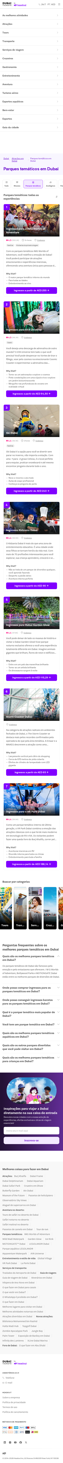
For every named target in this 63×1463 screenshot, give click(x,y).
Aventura (7, 84)
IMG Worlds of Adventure (37, 1234)
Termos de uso (9, 1407)
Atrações (7, 24)
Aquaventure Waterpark (14, 1253)
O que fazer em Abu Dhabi (32, 1345)
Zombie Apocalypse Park (15, 1330)
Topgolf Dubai (29, 1326)
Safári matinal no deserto (15, 1224)
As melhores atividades (15, 15)
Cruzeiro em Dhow (33, 1185)
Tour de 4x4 (42, 1229)
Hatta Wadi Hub (10, 1326)
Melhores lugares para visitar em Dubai (22, 1306)
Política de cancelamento (15, 1411)
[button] (57, 196)
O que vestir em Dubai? (14, 1292)
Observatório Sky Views (14, 1200)
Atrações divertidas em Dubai (17, 1316)
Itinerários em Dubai (41, 1277)
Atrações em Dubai (18, 159)
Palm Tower (8, 1335)
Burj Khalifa (20, 1176)
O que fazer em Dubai (13, 1301)
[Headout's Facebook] (20, 1442)
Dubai (6, 158)
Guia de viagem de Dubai (15, 1277)
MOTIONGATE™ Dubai (13, 1243)
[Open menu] (59, 4)
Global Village (45, 1258)
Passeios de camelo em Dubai (17, 1229)
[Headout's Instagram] (10, 1442)
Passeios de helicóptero (40, 1195)
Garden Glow (34, 1238)
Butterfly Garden (11, 1190)
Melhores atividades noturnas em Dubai (22, 1311)
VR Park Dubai (9, 1263)
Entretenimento (11, 75)
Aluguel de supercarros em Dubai (19, 1205)
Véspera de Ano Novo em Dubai (18, 1282)
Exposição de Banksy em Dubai (34, 1335)
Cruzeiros (7, 58)
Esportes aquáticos (12, 101)
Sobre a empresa (11, 1397)
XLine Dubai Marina (38, 1340)
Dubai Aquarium (35, 1180)
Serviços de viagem (13, 49)
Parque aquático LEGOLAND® (17, 1248)
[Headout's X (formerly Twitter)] (26, 1442)
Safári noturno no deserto (15, 1219)
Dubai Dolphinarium (12, 1180)
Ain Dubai (28, 1190)
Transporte (8, 41)
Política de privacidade (14, 1402)
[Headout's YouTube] (15, 1442)
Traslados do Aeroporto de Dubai (19, 1272)
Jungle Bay (37, 1330)
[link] (20, 908)
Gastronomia (9, 67)
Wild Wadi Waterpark (13, 1238)
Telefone (10, 1377)
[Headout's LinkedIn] (5, 1442)
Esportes (7, 118)
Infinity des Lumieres (13, 1340)
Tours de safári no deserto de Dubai (20, 1214)
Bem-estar (8, 110)
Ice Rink (49, 1238)
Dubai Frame (36, 1176)
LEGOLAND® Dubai (39, 1243)
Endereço (41, 240)
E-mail (9, 1382)
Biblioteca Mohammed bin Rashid (19, 1321)
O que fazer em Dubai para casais (19, 1287)
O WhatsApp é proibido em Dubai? (20, 1296)
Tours (5, 32)
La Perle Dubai (28, 1263)
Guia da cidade (10, 127)
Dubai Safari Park (11, 1185)
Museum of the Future (13, 1195)
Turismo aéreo (10, 93)
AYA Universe (37, 1253)
